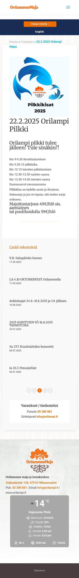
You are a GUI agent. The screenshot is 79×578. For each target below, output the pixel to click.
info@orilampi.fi (47, 416)
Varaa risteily (39, 24)
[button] (68, 9)
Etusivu (13, 41)
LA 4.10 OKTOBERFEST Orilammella (35, 279)
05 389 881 (44, 411)
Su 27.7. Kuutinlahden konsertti (31, 346)
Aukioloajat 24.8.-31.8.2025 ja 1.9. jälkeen (38, 301)
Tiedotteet (27, 41)
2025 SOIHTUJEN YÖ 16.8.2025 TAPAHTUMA (31, 323)
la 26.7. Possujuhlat (22, 368)
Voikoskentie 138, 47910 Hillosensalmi (31, 482)
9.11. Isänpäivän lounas (25, 258)
